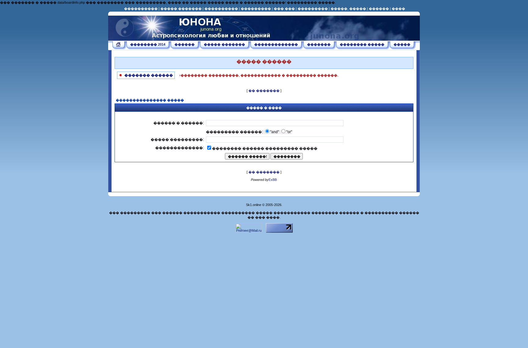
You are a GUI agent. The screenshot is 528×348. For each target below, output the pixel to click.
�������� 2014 (147, 44)
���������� (141, 8)
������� (319, 44)
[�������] (118, 45)
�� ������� (264, 90)
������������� (276, 44)
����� (402, 44)
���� (398, 8)
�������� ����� (362, 44)
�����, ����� (348, 8)
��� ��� (284, 8)
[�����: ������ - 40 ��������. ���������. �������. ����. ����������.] (190, 38)
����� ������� (181, 8)
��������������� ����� (150, 100)
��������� (256, 8)
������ (379, 8)
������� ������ (148, 75)
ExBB (273, 179)
